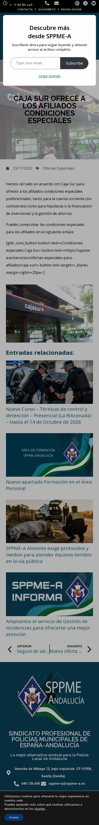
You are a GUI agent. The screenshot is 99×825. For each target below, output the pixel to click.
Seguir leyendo (50, 76)
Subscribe (74, 63)
